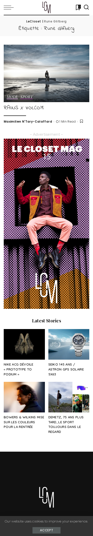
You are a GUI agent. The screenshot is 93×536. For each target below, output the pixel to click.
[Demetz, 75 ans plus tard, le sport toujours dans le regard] (69, 397)
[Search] (86, 7)
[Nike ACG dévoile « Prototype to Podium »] (24, 344)
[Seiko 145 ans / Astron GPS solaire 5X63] (69, 344)
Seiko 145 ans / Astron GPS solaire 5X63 (66, 369)
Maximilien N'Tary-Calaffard (28, 121)
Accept (46, 530)
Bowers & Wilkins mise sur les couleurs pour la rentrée (24, 422)
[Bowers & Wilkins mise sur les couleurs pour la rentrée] (24, 397)
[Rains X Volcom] (46, 73)
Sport (26, 97)
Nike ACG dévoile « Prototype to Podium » (18, 369)
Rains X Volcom (23, 108)
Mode (12, 97)
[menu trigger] (10, 7)
